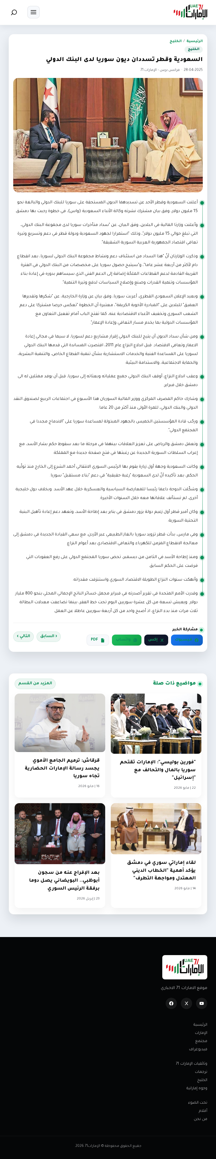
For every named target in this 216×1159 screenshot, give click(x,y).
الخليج (176, 41)
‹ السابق (48, 636)
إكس (153, 640)
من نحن (200, 1119)
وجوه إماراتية (196, 1088)
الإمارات (201, 1033)
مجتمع (201, 1041)
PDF (94, 640)
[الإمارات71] (190, 12)
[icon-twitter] (186, 1003)
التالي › (23, 636)
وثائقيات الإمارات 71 (191, 1064)
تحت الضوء (197, 1103)
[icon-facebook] (171, 1003)
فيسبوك (183, 640)
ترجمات (201, 1072)
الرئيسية (194, 41)
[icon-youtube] (201, 1003)
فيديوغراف (198, 1049)
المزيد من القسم (35, 683)
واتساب (123, 640)
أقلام (203, 1111)
